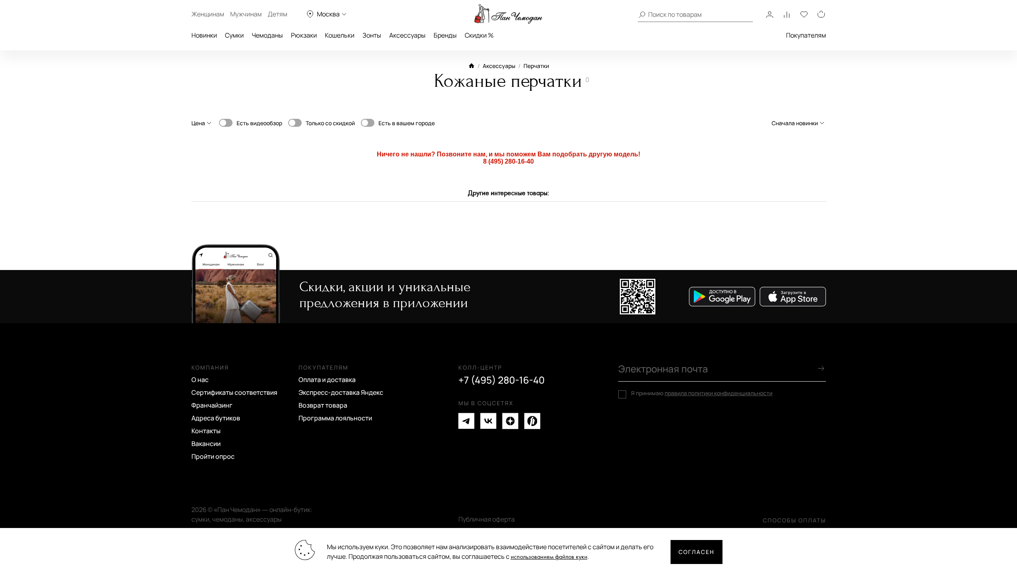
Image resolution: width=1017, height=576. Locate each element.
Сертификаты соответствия (234, 392)
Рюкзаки (304, 35)
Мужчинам (246, 14)
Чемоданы (267, 35)
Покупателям (806, 35)
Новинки (204, 35)
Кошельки (339, 35)
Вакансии (206, 443)
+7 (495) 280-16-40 (501, 380)
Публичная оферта (486, 519)
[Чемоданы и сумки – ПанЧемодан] (508, 14)
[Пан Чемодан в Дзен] (510, 421)
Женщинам (207, 14)
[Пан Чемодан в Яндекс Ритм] (532, 421)
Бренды (445, 35)
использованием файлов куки (549, 557)
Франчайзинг (212, 405)
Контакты (206, 430)
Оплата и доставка (327, 379)
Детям (277, 14)
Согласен (696, 552)
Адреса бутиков (215, 418)
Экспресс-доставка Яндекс (341, 392)
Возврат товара (323, 405)
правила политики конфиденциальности (718, 393)
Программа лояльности (335, 418)
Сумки (234, 35)
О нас (200, 379)
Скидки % (479, 35)
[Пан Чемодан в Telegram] (466, 421)
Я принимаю (701, 393)
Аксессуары (407, 35)
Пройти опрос (213, 456)
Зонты (371, 35)
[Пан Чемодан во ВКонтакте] (488, 421)
